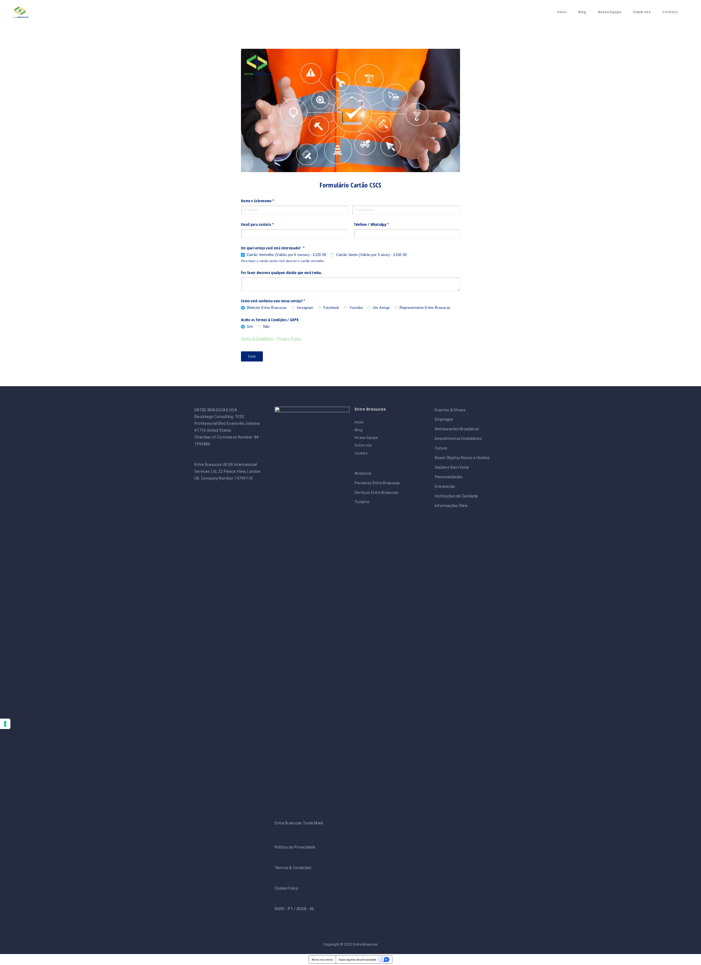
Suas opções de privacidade (357, 959)
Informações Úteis (451, 505)
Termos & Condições (293, 868)
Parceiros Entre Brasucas (377, 483)
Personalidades (449, 477)
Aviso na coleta (322, 959)
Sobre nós (642, 12)
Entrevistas (445, 486)
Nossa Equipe (609, 12)
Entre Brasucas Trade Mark (299, 823)
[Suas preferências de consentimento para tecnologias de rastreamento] (5, 724)
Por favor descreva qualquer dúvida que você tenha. (281, 272)
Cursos (441, 448)
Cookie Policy (286, 888)
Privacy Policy (289, 339)
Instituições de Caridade (456, 496)
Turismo (362, 502)
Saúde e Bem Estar (452, 467)
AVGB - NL (306, 909)
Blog (582, 12)
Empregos (444, 419)
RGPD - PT (284, 909)
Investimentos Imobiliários (458, 438)
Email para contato (266, 224)
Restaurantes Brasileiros (457, 429)
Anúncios (363, 473)
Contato (670, 12)
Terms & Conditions (257, 339)
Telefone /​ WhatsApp (380, 224)
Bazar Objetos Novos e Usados (462, 458)
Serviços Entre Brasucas (376, 492)
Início (562, 12)
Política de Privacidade (295, 847)
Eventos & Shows (450, 410)
